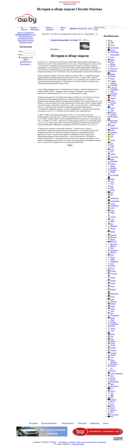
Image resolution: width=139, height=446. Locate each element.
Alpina (112, 50)
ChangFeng (114, 90)
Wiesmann (113, 364)
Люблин (113, 410)
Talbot (112, 334)
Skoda (112, 318)
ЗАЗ (111, 393)
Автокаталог (101, 442)
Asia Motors (114, 52)
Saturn (112, 306)
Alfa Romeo (114, 48)
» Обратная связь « (78, 444)
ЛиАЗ (112, 406)
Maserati (113, 235)
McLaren (113, 241)
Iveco (112, 184)
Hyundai (113, 170)
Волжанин (114, 386)
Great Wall (114, 157)
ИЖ (111, 397)
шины (78, 442)
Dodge (112, 125)
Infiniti (112, 172)
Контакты (22, 42)
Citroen (112, 98)
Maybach (113, 237)
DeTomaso (114, 121)
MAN (112, 221)
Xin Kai (113, 366)
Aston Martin (114, 55)
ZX (111, 368)
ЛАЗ (112, 404)
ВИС (112, 384)
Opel (112, 264)
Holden (112, 164)
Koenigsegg (114, 198)
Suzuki (112, 328)
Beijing (112, 64)
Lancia (112, 204)
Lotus (112, 219)
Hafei (112, 159)
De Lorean (114, 117)
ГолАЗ (112, 391)
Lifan (112, 210)
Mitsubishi (113, 250)
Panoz (112, 268)
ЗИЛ (112, 395)
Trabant (113, 348)
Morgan (113, 252)
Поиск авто (63, 28)
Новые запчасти (68, 423)
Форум (90, 28)
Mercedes (113, 244)
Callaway (113, 83)
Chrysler (113, 95)
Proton (112, 283)
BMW (112, 60)
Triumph (113, 350)
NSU (112, 255)
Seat (111, 313)
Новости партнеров (50, 28)
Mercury (113, 246)
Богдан (112, 380)
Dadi (112, 110)
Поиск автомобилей (25, 37)
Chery (112, 92)
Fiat (111, 143)
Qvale (112, 286)
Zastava (113, 371)
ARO (112, 42)
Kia (111, 195)
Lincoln (113, 217)
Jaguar (112, 190)
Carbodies (113, 85)
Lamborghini (114, 201)
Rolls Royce (114, 294)
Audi (112, 57)
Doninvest (113, 128)
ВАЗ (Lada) (114, 382)
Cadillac (113, 81)
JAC (111, 186)
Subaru (112, 326)
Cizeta (112, 101)
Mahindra (113, 226)
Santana (113, 304)
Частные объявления (34, 28)
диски (83, 442)
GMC (112, 147)
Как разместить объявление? (69, 2)
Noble (112, 259)
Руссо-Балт (114, 414)
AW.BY (53, 442)
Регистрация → (25, 64)
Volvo (112, 360)
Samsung (113, 301)
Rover (112, 297)
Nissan (112, 257)
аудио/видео (91, 442)
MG (111, 224)
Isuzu (112, 181)
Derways (113, 122)
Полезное (30, 40)
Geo (111, 151)
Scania (112, 309)
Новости (20, 33)
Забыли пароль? (26, 62)
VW (111, 357)
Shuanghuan (114, 315)
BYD (112, 62)
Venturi (112, 355)
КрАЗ (112, 402)
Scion (112, 311)
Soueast (113, 322)
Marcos (112, 228)
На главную (24, 28)
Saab (112, 299)
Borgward (113, 69)
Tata (111, 336)
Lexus (112, 208)
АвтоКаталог (82, 28)
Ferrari (112, 140)
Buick (112, 79)
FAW (112, 134)
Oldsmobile (114, 261)
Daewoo (113, 113)
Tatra (112, 339)
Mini (112, 248)
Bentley (113, 66)
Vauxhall (113, 353)
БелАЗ (112, 378)
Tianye (112, 343)
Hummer (113, 168)
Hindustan (113, 161)
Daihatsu (113, 115)
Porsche (113, 281)
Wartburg (113, 362)
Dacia (112, 108)
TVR (112, 331)
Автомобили (63, 442)
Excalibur (113, 132)
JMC (112, 188)
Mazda (112, 239)
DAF (112, 105)
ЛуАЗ (112, 408)
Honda (112, 166)
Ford (112, 145)
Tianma (112, 341)
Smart (112, 320)
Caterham (113, 88)
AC (111, 41)
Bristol (112, 74)
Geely (112, 149)
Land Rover (114, 206)
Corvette (113, 103)
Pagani (112, 266)
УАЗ (111, 416)
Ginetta (112, 154)
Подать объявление (25, 39)
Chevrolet (113, 93)
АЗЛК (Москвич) (116, 373)
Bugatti (112, 76)
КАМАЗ (113, 400)
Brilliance (113, 71)
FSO (112, 136)
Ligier (112, 213)
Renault (113, 289)
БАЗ (111, 376)
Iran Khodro (114, 175)
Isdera (112, 179)
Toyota (112, 345)
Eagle (112, 130)
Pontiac (112, 277)
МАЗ (112, 412)
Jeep (111, 193)
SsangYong (114, 324)
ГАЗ (111, 388)
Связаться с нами (69, 4)
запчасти (72, 442)
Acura (112, 45)
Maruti (112, 232)
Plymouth (113, 273)
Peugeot (113, 271)
